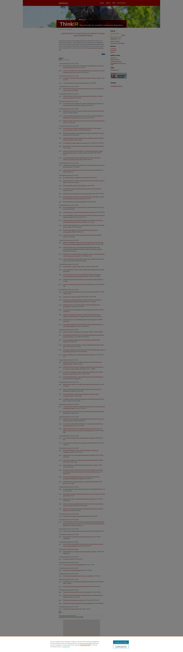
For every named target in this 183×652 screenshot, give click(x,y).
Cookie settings (84, 645)
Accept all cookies (121, 642)
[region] (91, 644)
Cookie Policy (66, 646)
